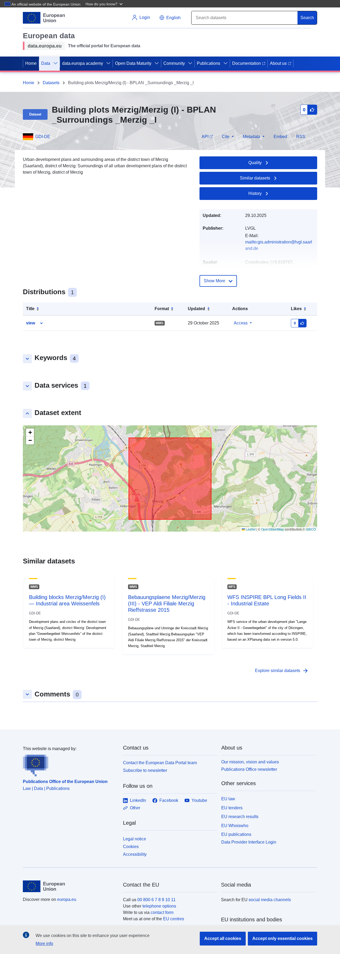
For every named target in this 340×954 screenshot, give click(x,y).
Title (30, 308)
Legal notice (134, 839)
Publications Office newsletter (249, 769)
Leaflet (250, 529)
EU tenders (232, 808)
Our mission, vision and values (250, 762)
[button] (105, 3)
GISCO (311, 529)
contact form (162, 912)
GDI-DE (42, 136)
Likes (296, 308)
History (255, 193)
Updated (196, 308)
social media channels (270, 899)
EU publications (236, 834)
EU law (228, 799)
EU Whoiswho (234, 825)
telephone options (159, 906)
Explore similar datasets (282, 671)
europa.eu (66, 899)
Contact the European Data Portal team (160, 762)
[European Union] (70, 886)
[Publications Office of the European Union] (70, 764)
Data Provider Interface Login (248, 842)
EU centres (173, 919)
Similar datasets (255, 178)
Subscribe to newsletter (145, 770)
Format (162, 308)
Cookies (131, 846)
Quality (255, 162)
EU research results (239, 816)
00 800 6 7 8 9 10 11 (156, 899)
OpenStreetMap (272, 529)
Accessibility (135, 854)
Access (241, 323)
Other (135, 808)
